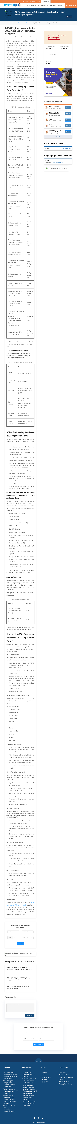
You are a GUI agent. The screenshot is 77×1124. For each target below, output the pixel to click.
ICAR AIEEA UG (46, 1077)
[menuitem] (32, 5)
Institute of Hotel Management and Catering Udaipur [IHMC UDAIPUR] (9, 1109)
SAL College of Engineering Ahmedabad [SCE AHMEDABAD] (9, 1083)
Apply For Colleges (66, 1084)
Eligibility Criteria (38, 23)
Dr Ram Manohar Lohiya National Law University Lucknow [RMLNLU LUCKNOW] (30, 1088)
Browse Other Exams (54, 39)
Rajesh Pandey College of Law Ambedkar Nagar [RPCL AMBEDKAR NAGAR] (10, 1099)
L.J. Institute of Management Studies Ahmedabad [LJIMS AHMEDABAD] (10, 1075)
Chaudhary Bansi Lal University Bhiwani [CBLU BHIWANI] (29, 1081)
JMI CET (44, 1072)
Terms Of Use (64, 1075)
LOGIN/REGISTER (71, 5)
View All (58, 137)
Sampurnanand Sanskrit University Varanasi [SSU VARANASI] (29, 1096)
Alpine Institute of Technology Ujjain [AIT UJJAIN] (11, 1091)
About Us (63, 1072)
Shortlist (69, 16)
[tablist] (38, 23)
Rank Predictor (64, 1081)
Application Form (23, 23)
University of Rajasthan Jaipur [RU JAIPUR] (29, 1074)
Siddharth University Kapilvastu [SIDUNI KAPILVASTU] (29, 1104)
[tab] (11, 23)
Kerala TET (45, 1082)
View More (38, 1061)
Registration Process (54, 23)
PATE (43, 1075)
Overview (12, 23)
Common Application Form (66, 1078)
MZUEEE (44, 1079)
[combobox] (28, 937)
